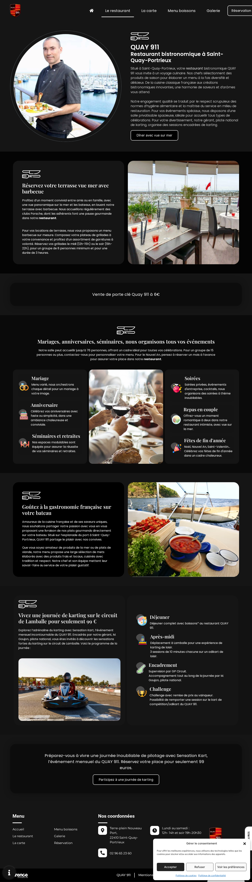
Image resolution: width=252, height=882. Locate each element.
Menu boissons (182, 10)
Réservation (63, 843)
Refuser (199, 867)
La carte (149, 10)
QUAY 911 (124, 875)
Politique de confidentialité (212, 875)
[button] (244, 843)
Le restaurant (117, 10)
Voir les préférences (230, 867)
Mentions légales (152, 875)
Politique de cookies (186, 875)
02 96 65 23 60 (121, 853)
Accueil (18, 829)
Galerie (213, 10)
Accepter (170, 867)
